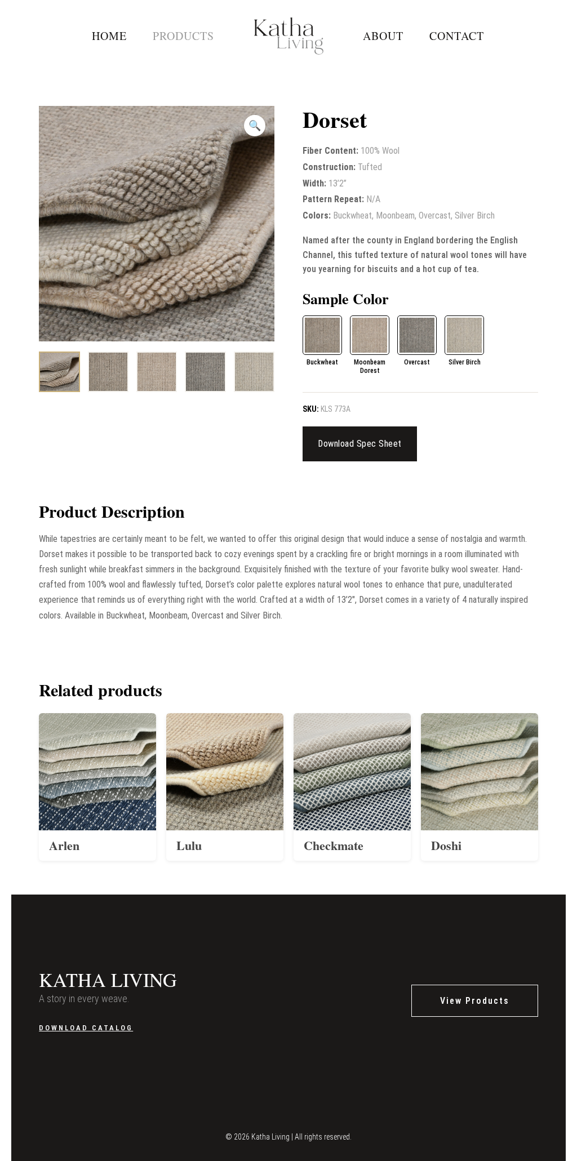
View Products (474, 1000)
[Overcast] (417, 335)
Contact (456, 35)
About (383, 35)
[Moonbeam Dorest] (369, 335)
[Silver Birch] (464, 335)
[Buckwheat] (322, 335)
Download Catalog (86, 1027)
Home (109, 35)
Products (183, 35)
